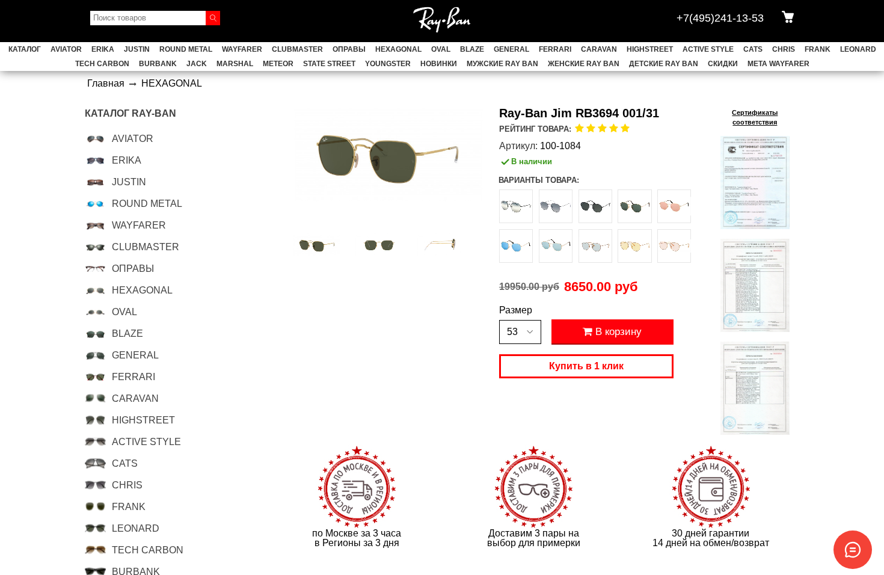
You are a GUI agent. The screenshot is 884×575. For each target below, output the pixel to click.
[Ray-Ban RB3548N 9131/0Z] (634, 246)
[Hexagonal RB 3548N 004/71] (555, 206)
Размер (515, 310)
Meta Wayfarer (778, 64)
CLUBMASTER (297, 49)
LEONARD (858, 49)
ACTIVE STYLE (708, 49)
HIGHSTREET (650, 49)
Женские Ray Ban (583, 64)
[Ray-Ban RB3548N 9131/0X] (674, 246)
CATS (753, 49)
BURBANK (158, 64)
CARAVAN (599, 49)
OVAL (440, 49)
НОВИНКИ (438, 64)
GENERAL (511, 49)
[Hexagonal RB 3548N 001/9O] (516, 246)
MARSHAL (234, 64)
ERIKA (102, 49)
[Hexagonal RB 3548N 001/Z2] (674, 206)
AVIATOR (66, 49)
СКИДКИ (723, 64)
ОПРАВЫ (349, 49)
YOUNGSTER (388, 64)
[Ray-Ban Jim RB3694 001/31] (317, 244)
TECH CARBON (102, 64)
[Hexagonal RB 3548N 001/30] (555, 246)
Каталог (24, 49)
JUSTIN (137, 49)
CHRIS (783, 49)
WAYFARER (242, 49)
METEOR (278, 64)
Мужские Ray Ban (502, 64)
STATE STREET (329, 64)
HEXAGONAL (398, 49)
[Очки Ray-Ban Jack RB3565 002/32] (516, 206)
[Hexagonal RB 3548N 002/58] (595, 206)
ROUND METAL (185, 49)
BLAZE (472, 49)
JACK (196, 64)
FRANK (817, 49)
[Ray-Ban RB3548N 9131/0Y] (595, 246)
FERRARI (555, 49)
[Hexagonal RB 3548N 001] (634, 206)
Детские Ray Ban (663, 64)
